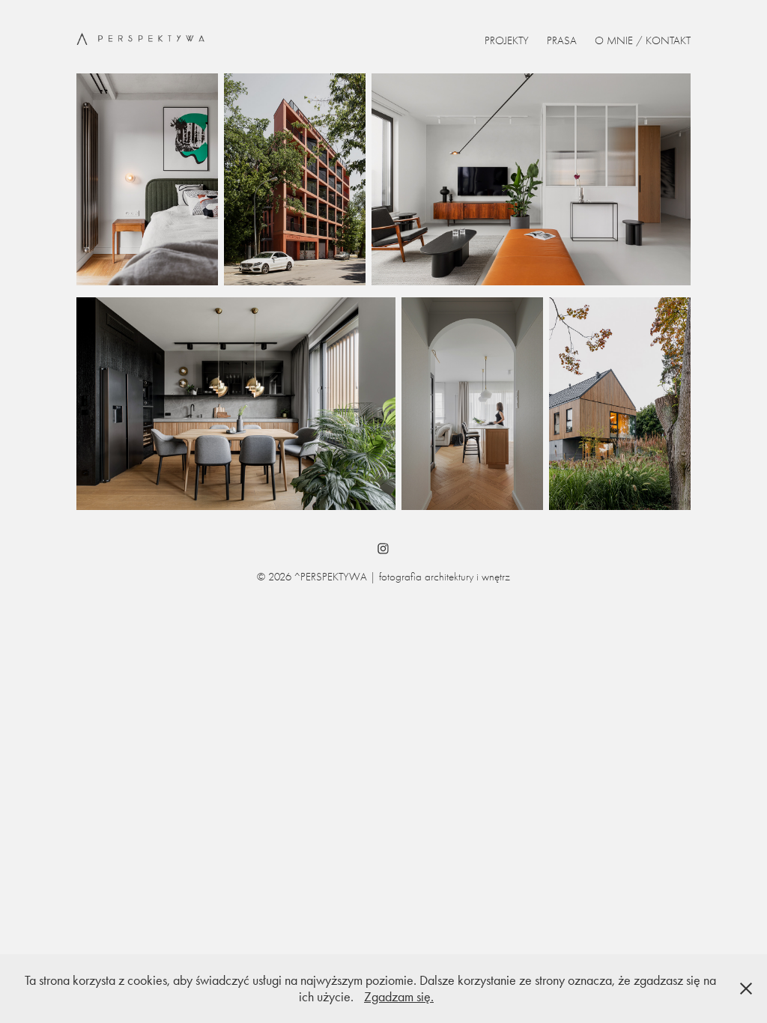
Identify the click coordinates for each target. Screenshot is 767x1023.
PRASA (562, 40)
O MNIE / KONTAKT (643, 40)
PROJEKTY (507, 40)
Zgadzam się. (399, 997)
